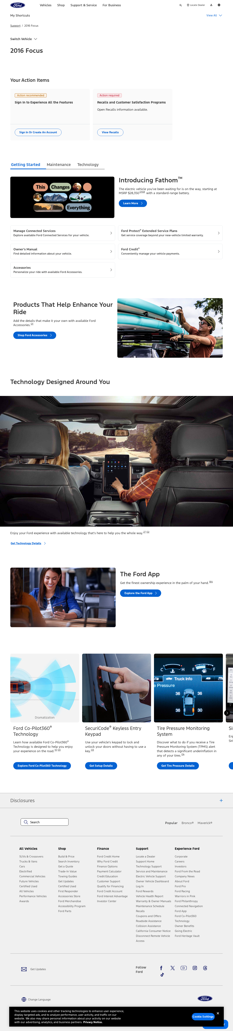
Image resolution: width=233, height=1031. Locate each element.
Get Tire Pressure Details (178, 765)
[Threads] (205, 968)
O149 (142, 191)
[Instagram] (195, 968)
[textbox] (44, 822)
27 (144, 531)
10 (56, 749)
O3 (59, 749)
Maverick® (205, 823)
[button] (76, 850)
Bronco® (188, 823)
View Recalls (110, 132)
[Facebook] (162, 968)
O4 (182, 754)
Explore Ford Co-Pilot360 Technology (42, 765)
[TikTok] (162, 975)
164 (211, 581)
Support (15, 25)
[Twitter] (172, 968)
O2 (147, 531)
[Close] (218, 1016)
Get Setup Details (101, 765)
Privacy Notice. (93, 1022)
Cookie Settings (203, 1016)
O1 (32, 323)
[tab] (28, 165)
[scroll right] (227, 713)
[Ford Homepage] (205, 998)
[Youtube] (184, 968)
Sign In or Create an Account (38, 132)
